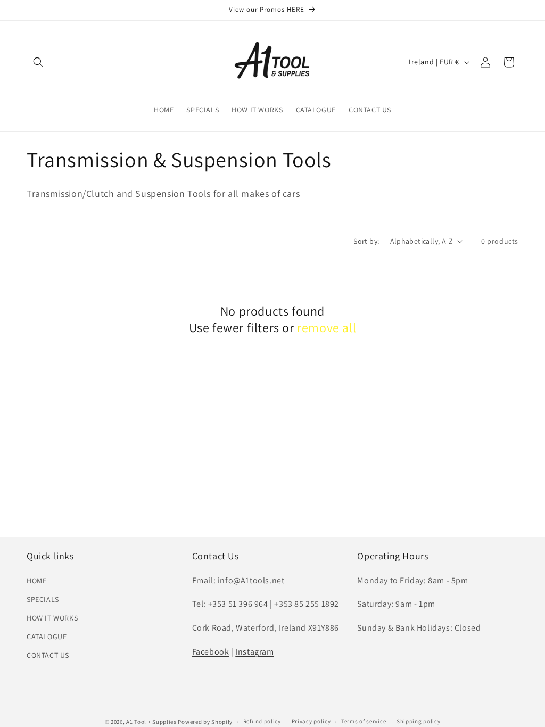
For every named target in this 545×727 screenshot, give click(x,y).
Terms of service (363, 721)
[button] (38, 62)
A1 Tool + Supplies (151, 721)
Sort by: (366, 241)
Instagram (254, 651)
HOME (36, 580)
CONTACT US (48, 655)
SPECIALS (43, 599)
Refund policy (262, 721)
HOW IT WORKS (52, 618)
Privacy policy (311, 721)
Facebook (210, 651)
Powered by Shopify (205, 721)
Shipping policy (419, 721)
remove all (326, 327)
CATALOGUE (47, 636)
